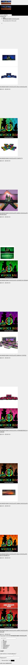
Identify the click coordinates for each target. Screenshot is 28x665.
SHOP (4, 642)
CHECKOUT (6, 645)
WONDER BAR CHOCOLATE (11, 19)
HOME (5, 641)
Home (2, 7)
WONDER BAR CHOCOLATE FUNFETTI (11, 158)
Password (3, 657)
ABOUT (5, 648)
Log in (12, 660)
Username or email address (8, 653)
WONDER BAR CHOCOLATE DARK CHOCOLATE (14, 503)
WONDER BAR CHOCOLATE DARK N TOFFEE (13, 355)
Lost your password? (6, 663)
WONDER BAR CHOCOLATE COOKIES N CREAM (14, 280)
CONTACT (6, 646)
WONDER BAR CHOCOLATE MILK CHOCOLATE (13, 86)
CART (4, 644)
